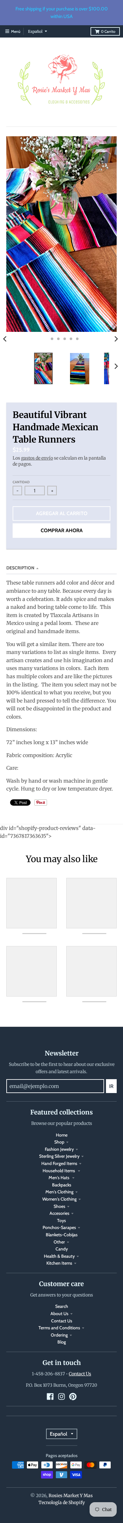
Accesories (59, 1213)
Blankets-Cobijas (62, 1235)
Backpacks (61, 1185)
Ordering (59, 1335)
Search (61, 1306)
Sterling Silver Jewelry (59, 1156)
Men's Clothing (59, 1192)
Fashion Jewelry (59, 1149)
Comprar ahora (62, 530)
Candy (62, 1249)
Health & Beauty (59, 1256)
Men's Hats (59, 1177)
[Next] (116, 339)
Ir (111, 1086)
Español (35, 31)
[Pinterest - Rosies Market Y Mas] (73, 1396)
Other (59, 1242)
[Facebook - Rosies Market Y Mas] (50, 1396)
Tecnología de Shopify (61, 1502)
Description (20, 568)
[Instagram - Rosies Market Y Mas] (61, 1396)
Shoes (59, 1206)
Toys (61, 1220)
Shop (59, 1142)
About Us (59, 1313)
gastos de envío (37, 458)
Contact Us (61, 1321)
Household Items (59, 1170)
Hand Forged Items (59, 1163)
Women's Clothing (59, 1199)
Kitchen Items (59, 1263)
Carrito (108, 31)
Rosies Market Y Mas (71, 1495)
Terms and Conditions (59, 1328)
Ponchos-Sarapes (59, 1227)
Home (61, 1135)
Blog (61, 1342)
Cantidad (21, 482)
